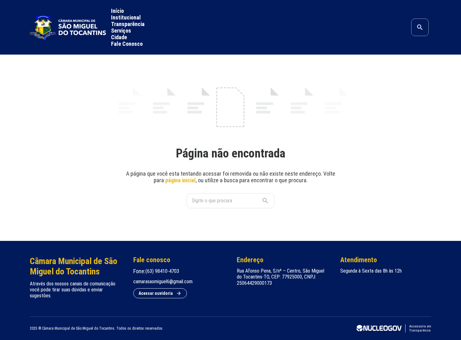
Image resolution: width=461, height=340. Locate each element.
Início (117, 11)
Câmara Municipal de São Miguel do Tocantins (73, 266)
